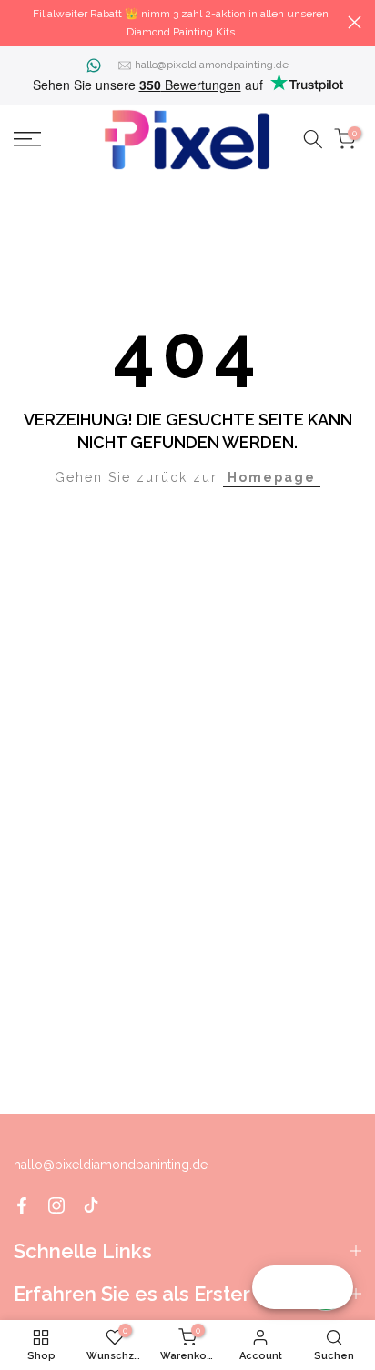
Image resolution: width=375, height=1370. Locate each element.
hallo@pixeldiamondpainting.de (212, 64)
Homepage (272, 477)
